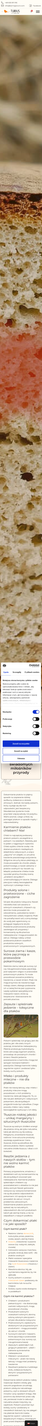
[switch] (36, 719)
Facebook (37, 6)
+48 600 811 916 (11, 3)
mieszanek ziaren (16, 1280)
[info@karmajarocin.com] (2, 5)
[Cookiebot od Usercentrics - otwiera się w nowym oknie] (29, 665)
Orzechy (12, 1242)
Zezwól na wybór (21, 751)
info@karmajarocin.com (15, 6)
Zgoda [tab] (6, 672)
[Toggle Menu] (38, 11)
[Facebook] (30, 5)
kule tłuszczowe (19, 1264)
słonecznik (28, 1233)
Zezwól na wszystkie (21, 744)
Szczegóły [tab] (17, 672)
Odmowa (21, 758)
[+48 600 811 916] (2, 2)
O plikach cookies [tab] (32, 672)
